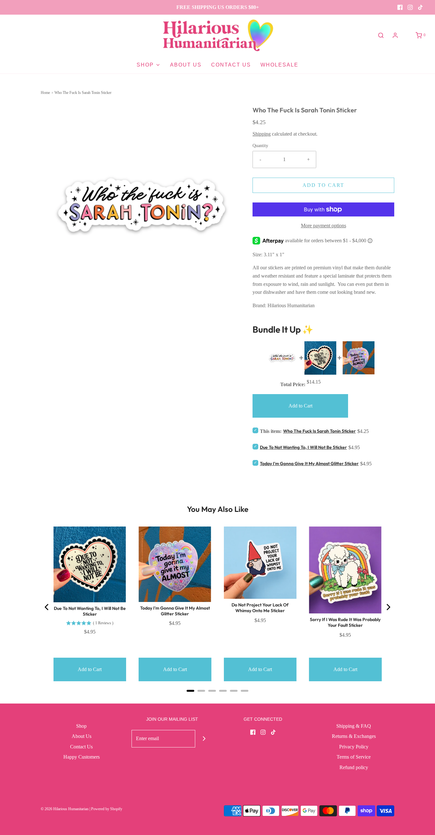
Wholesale (279, 64)
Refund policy (353, 767)
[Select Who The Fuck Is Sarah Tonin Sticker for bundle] (255, 430)
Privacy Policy (353, 746)
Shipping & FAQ (353, 726)
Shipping (262, 134)
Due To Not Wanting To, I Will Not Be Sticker (303, 447)
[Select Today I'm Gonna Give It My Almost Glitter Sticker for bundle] (255, 463)
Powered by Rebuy (217, 699)
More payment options (323, 225)
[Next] (388, 607)
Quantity (260, 145)
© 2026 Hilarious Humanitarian (65, 809)
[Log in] (395, 35)
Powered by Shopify (106, 809)
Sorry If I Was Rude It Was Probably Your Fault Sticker (345, 622)
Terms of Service (354, 757)
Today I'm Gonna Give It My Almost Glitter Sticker (309, 463)
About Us (186, 64)
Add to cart (323, 185)
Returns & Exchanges (354, 736)
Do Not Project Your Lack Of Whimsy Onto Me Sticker (260, 607)
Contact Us (231, 64)
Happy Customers (81, 757)
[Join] (204, 738)
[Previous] (47, 607)
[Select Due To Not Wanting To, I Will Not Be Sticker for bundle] (255, 446)
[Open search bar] (381, 35)
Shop (81, 726)
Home (45, 92)
